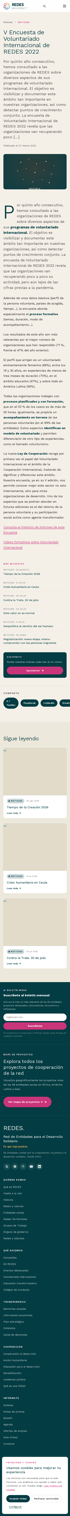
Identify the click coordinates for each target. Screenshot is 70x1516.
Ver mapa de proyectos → (25, 1101)
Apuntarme (33, 670)
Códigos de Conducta (16, 1289)
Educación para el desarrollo (21, 1366)
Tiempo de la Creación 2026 (27, 807)
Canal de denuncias (15, 1334)
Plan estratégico (13, 1321)
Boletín (7, 1418)
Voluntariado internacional (19, 1276)
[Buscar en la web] (44, 6)
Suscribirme (35, 1026)
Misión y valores (13, 1206)
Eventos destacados (16, 1270)
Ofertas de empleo (15, 1430)
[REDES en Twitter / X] (6, 1166)
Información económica (17, 1315)
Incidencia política (14, 1379)
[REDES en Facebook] (15, 1166)
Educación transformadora (20, 1283)
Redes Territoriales (15, 1219)
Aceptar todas (18, 1498)
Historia (8, 1199)
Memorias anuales (14, 1308)
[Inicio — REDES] (15, 6)
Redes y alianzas (13, 1238)
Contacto (9, 1443)
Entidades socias (13, 1212)
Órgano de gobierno (15, 1231)
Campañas (10, 1257)
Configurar (15, 1506)
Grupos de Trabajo (15, 1225)
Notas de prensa (13, 1411)
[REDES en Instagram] (23, 1166)
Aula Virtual (10, 1437)
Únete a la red (12, 1193)
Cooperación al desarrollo (19, 1353)
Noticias (8, 22)
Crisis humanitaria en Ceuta (27, 882)
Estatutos (9, 1328)
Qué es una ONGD (14, 1386)
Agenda (8, 1424)
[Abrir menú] (64, 6)
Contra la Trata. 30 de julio (26, 958)
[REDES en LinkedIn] (39, 1166)
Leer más (14, 813)
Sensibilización (12, 1373)
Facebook (30, 703)
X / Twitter (10, 703)
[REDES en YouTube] (31, 1166)
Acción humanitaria (15, 1360)
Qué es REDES (12, 1187)
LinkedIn (49, 703)
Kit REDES (9, 1264)
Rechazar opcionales (46, 1498)
